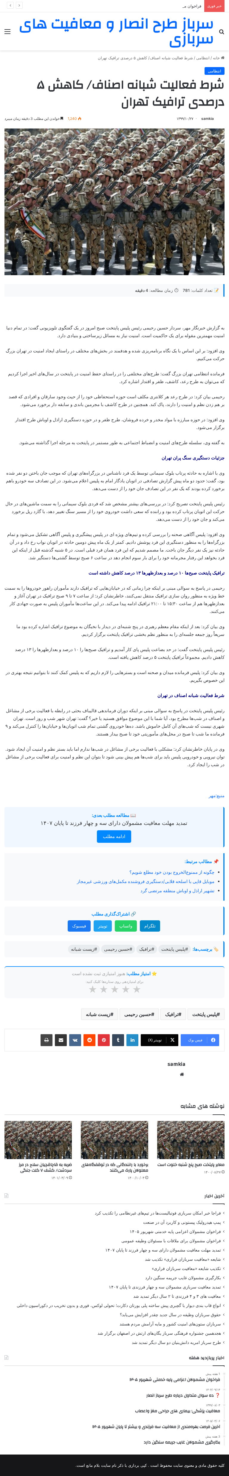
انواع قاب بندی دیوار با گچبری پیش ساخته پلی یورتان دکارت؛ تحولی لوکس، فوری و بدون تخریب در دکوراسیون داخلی (119, 1305)
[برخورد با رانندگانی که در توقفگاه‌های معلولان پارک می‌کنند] (114, 1140)
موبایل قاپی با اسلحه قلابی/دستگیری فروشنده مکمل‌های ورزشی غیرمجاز (145, 881)
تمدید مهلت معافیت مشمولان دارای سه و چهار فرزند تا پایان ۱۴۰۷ (114, 823)
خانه (217, 57)
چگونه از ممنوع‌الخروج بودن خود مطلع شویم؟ (171, 872)
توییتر (102, 925)
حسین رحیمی (137, 1014)
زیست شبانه (98, 1014)
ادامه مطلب (114, 836)
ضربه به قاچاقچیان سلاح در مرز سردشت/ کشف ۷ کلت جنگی (45, 1167)
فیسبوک (79, 925)
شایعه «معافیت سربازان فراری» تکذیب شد (183, 1259)
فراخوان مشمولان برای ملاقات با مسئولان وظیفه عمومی (171, 1240)
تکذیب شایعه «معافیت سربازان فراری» (186, 1268)
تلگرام (150, 925)
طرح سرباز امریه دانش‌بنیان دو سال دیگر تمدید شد (176, 1342)
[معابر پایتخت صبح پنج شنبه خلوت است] (191, 1140)
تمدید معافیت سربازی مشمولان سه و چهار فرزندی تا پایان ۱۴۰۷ (165, 1287)
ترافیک (171, 1014)
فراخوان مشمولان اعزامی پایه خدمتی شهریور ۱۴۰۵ (158, 6)
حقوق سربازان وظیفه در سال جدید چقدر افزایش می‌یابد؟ (170, 1314)
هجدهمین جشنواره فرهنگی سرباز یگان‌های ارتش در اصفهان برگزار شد (159, 1333)
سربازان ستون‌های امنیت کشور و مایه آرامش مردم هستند (170, 1324)
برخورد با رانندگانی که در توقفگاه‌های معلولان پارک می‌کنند (114, 1167)
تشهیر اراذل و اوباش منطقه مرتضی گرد (177, 890)
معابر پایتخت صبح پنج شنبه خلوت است (191, 1165)
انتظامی (203, 57)
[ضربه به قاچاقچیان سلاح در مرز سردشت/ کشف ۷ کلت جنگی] (38, 1140)
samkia (207, 118)
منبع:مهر (217, 795)
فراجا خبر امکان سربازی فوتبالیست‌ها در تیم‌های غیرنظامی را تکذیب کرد (158, 1213)
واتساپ (125, 925)
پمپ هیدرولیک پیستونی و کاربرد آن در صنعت (182, 1222)
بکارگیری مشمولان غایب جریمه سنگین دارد (183, 1277)
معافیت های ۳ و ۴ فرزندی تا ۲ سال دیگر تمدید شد (177, 1296)
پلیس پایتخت (204, 1014)
